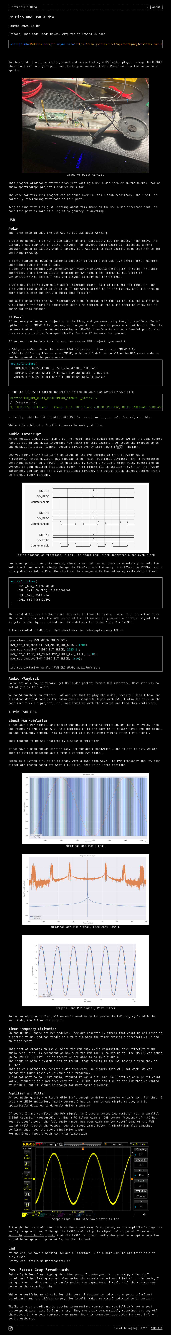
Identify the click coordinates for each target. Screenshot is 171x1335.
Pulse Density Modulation (107, 732)
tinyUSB (69, 244)
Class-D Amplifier (84, 740)
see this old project (35, 703)
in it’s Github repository (111, 195)
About (156, 7)
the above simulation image (62, 1129)
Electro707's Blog (23, 7)
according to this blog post (31, 1235)
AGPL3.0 (156, 1328)
